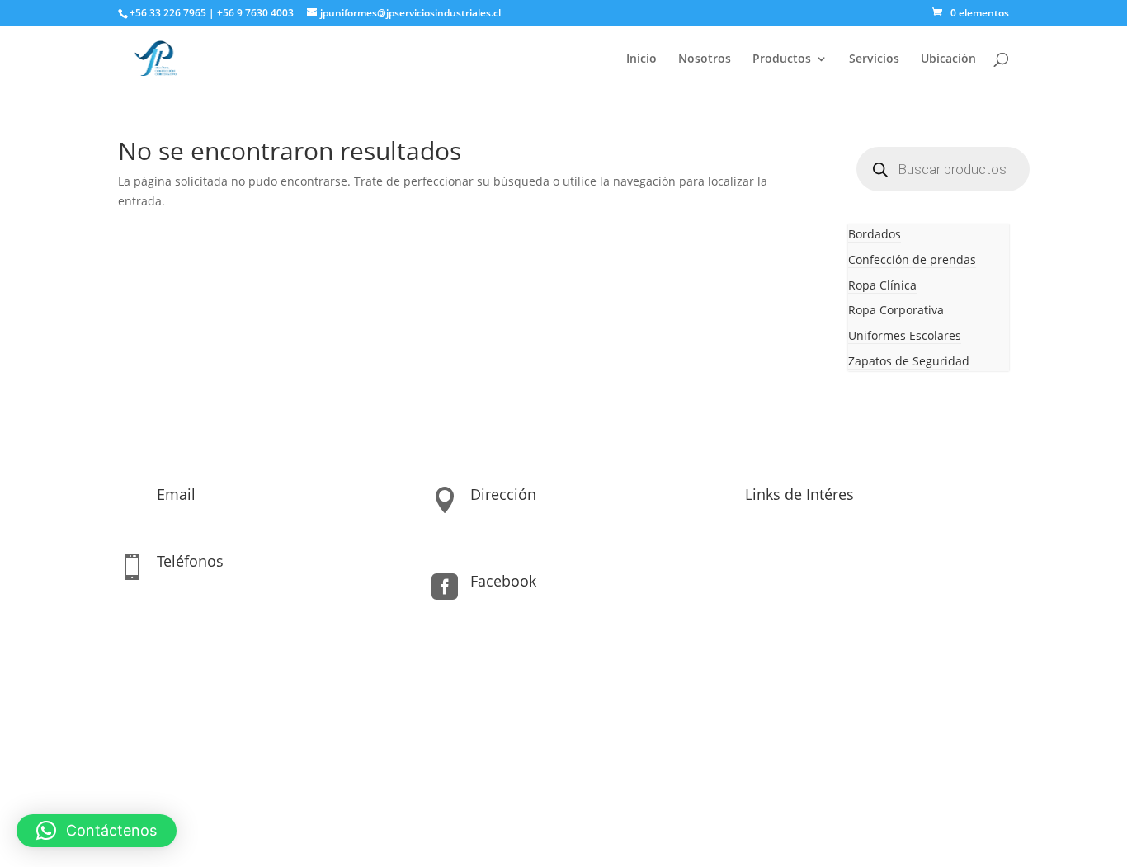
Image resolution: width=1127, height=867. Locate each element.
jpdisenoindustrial (521, 606)
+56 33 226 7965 (168, 13)
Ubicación (948, 59)
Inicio (641, 59)
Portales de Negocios (625, 789)
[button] (97, 830)
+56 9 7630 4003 (256, 13)
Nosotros (704, 59)
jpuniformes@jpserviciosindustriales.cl (264, 519)
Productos (781, 59)
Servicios (874, 59)
